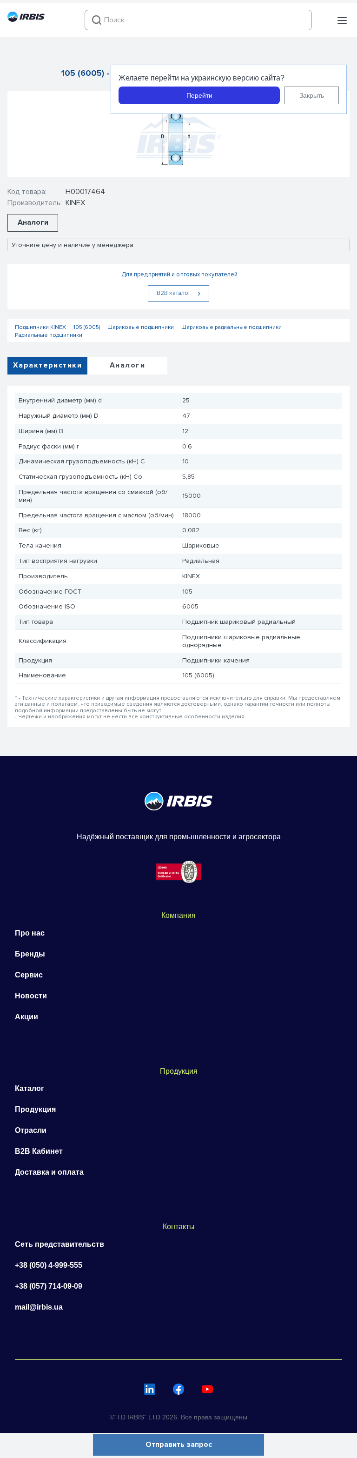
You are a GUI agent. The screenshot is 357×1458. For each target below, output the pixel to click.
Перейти (199, 95)
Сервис (29, 975)
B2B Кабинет (39, 1151)
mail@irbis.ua (39, 1307)
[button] (342, 20)
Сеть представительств (59, 1244)
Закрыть (311, 95)
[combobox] (198, 20)
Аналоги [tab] (127, 365)
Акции (26, 1017)
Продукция (35, 1109)
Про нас (30, 933)
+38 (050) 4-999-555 (48, 1265)
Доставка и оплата (49, 1172)
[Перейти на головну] (26, 19)
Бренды (30, 954)
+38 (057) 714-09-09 (48, 1286)
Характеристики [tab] (47, 365)
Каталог (29, 1088)
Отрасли (30, 1130)
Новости (31, 996)
